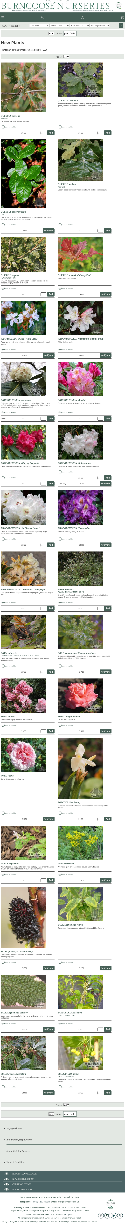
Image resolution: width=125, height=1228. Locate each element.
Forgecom (69, 1214)
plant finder (70, 33)
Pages (59, 56)
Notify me (48, 230)
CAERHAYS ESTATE (21, 1184)
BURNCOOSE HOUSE (22, 1189)
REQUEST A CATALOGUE (24, 1173)
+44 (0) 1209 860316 (41, 1201)
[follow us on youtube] (114, 1217)
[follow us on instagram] (107, 1217)
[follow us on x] (120, 1217)
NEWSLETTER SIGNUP (23, 1178)
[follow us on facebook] (101, 1217)
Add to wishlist (8, 127)
